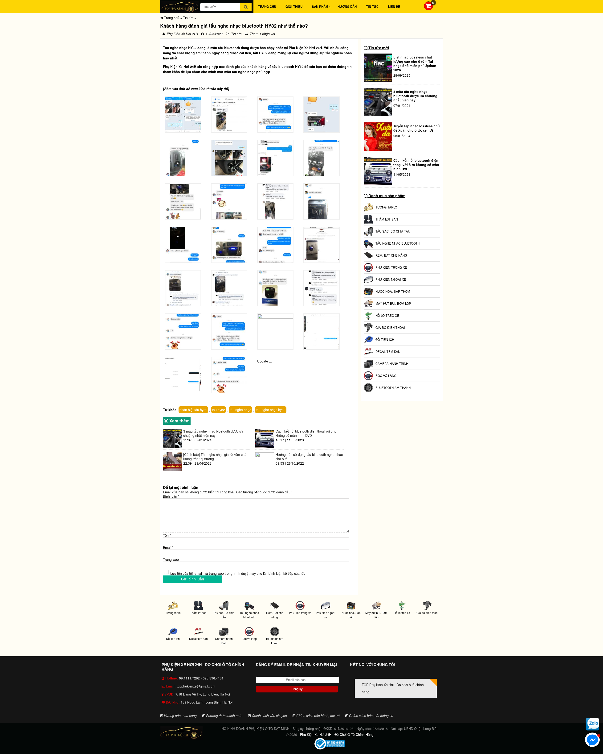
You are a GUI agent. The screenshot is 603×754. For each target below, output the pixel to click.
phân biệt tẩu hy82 (193, 409)
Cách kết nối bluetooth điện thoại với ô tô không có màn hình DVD (416, 164)
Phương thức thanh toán (223, 715)
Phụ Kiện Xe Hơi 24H (305, 47)
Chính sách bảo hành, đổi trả (317, 715)
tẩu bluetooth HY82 (287, 66)
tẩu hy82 (218, 409)
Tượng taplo (173, 613)
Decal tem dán (198, 639)
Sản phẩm (320, 6)
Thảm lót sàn (198, 613)
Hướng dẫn (347, 6)
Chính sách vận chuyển (269, 715)
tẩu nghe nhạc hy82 (270, 409)
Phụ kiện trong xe (300, 613)
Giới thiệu (293, 6)
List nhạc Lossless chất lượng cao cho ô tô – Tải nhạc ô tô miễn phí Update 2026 (414, 63)
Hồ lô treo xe (402, 613)
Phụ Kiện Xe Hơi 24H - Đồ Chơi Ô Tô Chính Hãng (337, 734)
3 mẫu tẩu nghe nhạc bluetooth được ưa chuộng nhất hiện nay (415, 95)
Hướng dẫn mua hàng (180, 715)
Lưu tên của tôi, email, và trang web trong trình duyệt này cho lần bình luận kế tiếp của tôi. (237, 573)
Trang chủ (267, 6)
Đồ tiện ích (173, 639)
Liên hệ (394, 6)
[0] (428, 9)
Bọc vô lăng (249, 639)
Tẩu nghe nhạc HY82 (179, 47)
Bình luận (171, 496)
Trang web (171, 559)
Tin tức (372, 6)
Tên (167, 535)
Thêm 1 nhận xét (262, 33)
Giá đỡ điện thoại (427, 613)
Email (168, 547)
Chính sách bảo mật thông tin (370, 715)
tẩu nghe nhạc (243, 71)
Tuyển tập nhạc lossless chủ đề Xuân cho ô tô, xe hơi (416, 128)
